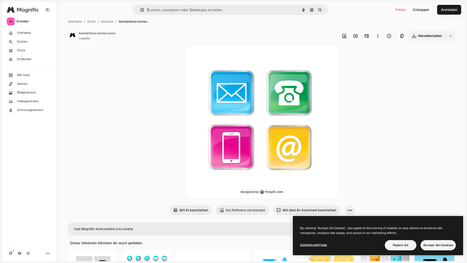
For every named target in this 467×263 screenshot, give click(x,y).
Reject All (400, 245)
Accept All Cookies (438, 245)
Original (217, 55)
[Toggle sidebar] (48, 10)
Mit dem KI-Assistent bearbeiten (309, 210)
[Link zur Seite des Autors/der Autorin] (72, 36)
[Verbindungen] (11, 253)
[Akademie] (19, 253)
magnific (84, 38)
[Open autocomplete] (140, 10)
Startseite (75, 22)
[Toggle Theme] (28, 253)
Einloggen (421, 10)
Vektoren (107, 22)
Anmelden (449, 10)
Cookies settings (313, 245)
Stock (91, 22)
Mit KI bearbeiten (194, 210)
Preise (400, 10)
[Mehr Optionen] (378, 36)
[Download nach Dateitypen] (450, 36)
